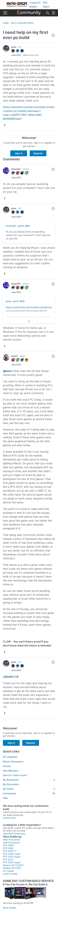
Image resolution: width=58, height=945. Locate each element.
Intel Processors (11, 842)
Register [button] (38, 153)
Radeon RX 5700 (12, 868)
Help (5, 798)
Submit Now (9, 817)
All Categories (10, 756)
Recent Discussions (13, 761)
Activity (7, 766)
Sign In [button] (19, 153)
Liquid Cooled (10, 873)
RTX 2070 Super (11, 856)
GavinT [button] (14, 356)
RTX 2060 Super (11, 862)
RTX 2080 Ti (9, 851)
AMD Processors (11, 839)
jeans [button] (13, 47)
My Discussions (11, 784)
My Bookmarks (29, 779)
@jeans (7, 371)
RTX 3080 (8, 848)
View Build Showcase (14, 833)
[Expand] (29, 321)
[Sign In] (53, 12)
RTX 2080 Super (11, 853)
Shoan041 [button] (16, 169)
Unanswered (29, 793)
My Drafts (29, 788)
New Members (10, 770)
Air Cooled (8, 871)
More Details (9, 907)
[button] (53, 36)
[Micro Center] (29, 12)
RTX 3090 (8, 845)
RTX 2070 (8, 859)
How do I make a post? (15, 775)
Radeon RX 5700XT (13, 865)
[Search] (47, 12)
